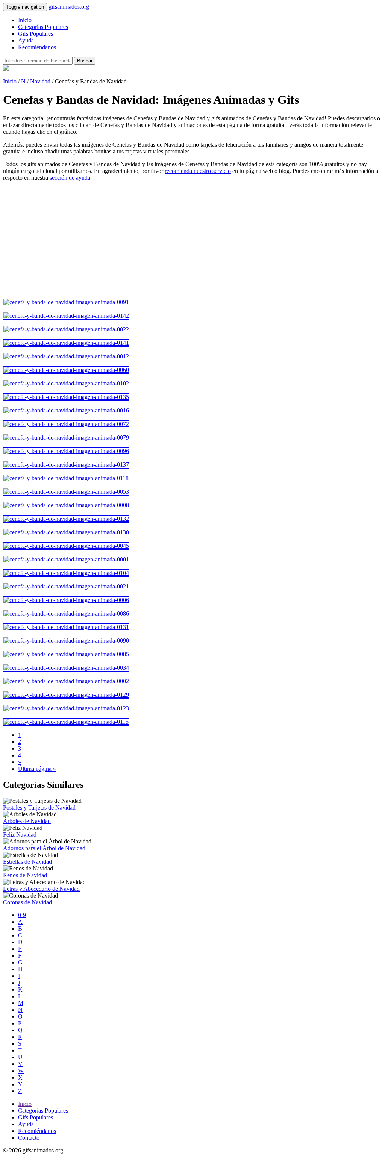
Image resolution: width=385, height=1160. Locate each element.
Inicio (25, 20)
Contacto (28, 1137)
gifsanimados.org (69, 6)
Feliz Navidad (19, 834)
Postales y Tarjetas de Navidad (39, 807)
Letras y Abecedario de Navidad (41, 889)
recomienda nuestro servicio (198, 171)
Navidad (40, 81)
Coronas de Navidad (27, 902)
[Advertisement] (192, 240)
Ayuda (26, 40)
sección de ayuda (70, 177)
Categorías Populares (43, 27)
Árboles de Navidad (27, 821)
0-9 (22, 915)
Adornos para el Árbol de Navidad (44, 848)
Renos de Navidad (25, 875)
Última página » (37, 769)
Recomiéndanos (37, 47)
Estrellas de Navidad (27, 861)
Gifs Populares (35, 33)
